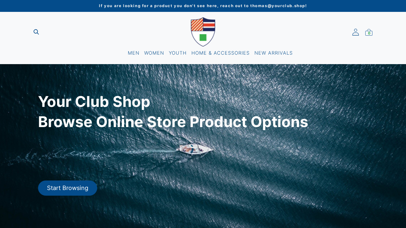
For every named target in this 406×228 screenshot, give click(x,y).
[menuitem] (133, 53)
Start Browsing (67, 187)
